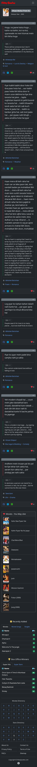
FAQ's (4, 753)
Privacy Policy (7, 749)
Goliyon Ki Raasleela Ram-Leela (13, 683)
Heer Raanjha (7, 679)
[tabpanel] (18, 641)
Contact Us (24, 745)
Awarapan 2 (6, 651)
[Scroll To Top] (18, 763)
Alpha (4, 643)
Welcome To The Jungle (10, 647)
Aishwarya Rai (10, 60)
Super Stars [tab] (18, 664)
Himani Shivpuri (10, 440)
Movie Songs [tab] (16, 627)
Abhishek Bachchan (12, 158)
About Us (5, 745)
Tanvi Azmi (9, 493)
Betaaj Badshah (8, 687)
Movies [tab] (5, 627)
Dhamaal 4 (6, 639)
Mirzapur (5, 635)
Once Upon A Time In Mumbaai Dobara (13, 673)
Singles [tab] (27, 627)
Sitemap (23, 753)
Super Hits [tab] (7, 664)
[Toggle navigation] (33, 3)
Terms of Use (25, 749)
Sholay (4, 691)
